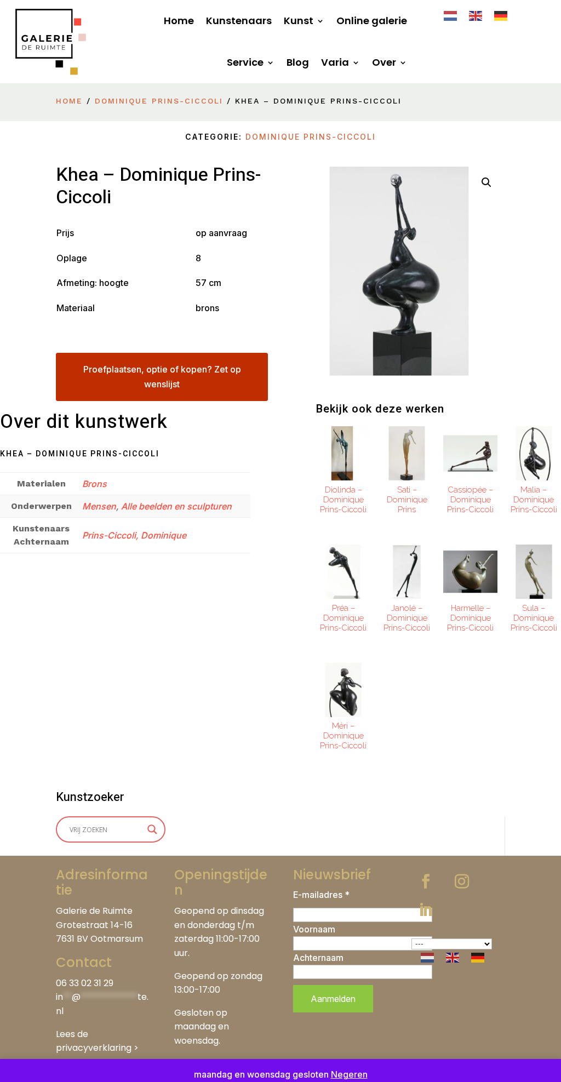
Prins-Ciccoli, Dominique (134, 535)
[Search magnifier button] (152, 829)
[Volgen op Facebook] (425, 881)
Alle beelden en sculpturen (176, 506)
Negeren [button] (349, 1074)
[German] (501, 14)
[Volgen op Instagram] (462, 881)
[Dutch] (451, 14)
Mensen (99, 506)
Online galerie (371, 20)
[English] (476, 14)
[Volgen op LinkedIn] (425, 910)
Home (179, 20)
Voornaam (314, 929)
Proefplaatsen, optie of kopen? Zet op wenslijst (162, 377)
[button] (486, 182)
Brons (94, 483)
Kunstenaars (239, 20)
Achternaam (318, 957)
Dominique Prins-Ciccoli (159, 100)
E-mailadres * (321, 894)
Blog (298, 62)
